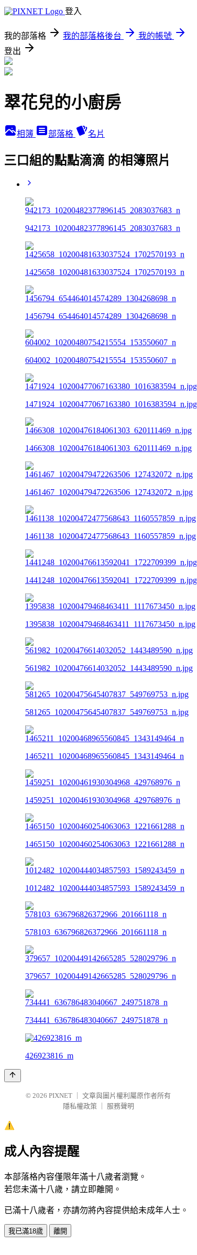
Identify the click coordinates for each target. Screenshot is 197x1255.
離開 (60, 1231)
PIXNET (60, 1095)
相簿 (26, 133)
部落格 (61, 133)
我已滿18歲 (25, 1231)
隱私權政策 (80, 1106)
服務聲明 (120, 1106)
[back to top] (12, 1075)
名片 (96, 133)
